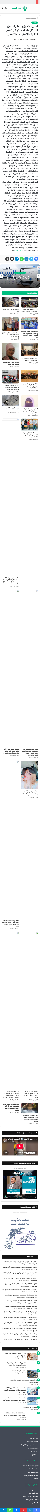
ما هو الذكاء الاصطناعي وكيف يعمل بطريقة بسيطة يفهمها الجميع (19, 1329)
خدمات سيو (35, 1490)
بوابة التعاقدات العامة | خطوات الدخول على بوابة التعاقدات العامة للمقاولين (15, 1415)
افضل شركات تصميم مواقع (30, 1496)
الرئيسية (34, 18)
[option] (20, 276)
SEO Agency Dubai (32, 1438)
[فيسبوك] (36, 259)
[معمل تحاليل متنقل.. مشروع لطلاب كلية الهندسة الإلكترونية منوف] (10, 324)
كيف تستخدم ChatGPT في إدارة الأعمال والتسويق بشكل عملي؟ (20, 1318)
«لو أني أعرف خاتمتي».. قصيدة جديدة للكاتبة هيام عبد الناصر (30, 411)
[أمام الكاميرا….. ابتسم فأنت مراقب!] (10, 400)
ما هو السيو (35, 1503)
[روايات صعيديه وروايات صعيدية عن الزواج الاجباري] (32, 1356)
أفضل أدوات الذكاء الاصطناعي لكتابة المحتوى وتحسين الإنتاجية (21, 1285)
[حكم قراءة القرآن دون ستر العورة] (10, 302)
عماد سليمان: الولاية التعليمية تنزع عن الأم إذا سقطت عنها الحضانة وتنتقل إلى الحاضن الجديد (11, 1094)
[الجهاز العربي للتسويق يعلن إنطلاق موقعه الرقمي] (29, 349)
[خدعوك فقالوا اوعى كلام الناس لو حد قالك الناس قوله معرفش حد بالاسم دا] (10, 668)
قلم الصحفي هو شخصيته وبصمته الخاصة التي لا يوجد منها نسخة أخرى (29, 793)
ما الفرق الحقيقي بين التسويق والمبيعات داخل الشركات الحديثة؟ (20, 1263)
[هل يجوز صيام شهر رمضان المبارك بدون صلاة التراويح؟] (29, 302)
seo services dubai (33, 1448)
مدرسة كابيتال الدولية (19, 1371)
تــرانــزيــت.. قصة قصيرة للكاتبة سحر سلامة (11, 363)
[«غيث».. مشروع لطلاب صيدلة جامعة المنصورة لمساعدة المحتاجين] (10, 376)
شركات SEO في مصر (32, 1500)
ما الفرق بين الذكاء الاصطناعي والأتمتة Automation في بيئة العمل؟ (19, 1290)
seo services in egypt (32, 1442)
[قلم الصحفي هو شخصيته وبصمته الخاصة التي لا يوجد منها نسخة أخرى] (29, 775)
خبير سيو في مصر (33, 1472)
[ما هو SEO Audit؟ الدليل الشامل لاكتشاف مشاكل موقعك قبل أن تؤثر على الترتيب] (32, 1391)
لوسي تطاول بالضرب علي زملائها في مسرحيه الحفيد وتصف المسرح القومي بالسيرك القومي (30, 752)
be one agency (19, 250)
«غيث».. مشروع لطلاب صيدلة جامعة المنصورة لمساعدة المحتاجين (12, 387)
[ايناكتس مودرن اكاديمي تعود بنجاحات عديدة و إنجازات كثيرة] (29, 376)
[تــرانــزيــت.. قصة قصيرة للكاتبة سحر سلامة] (10, 351)
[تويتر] (31, 259)
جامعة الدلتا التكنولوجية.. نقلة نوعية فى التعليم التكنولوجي (30, 435)
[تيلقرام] (17, 259)
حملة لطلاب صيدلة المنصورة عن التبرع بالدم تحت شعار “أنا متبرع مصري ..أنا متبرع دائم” (29, 334)
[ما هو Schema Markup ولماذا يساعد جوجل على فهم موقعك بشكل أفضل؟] (32, 1401)
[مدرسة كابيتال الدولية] (32, 1374)
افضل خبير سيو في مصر (31, 1475)
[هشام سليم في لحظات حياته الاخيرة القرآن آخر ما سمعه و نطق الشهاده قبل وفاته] (10, 497)
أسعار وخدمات (20, 272)
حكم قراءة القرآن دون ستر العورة (11, 310)
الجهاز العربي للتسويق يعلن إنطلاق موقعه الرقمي (29, 359)
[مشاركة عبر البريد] (12, 259)
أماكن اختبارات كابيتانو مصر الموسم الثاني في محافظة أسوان (24, 1381)
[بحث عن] (3, 9)
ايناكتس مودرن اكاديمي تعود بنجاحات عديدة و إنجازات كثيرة (30, 386)
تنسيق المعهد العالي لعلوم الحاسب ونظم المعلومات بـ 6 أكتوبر (14, 1364)
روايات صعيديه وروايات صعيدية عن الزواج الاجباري (15, 1354)
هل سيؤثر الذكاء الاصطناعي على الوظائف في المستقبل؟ (20, 1312)
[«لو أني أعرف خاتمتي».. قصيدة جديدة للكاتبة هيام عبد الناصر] (29, 401)
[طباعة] (7, 259)
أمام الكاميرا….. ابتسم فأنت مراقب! (10, 409)
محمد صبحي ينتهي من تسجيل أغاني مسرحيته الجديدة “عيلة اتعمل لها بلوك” (30, 1094)
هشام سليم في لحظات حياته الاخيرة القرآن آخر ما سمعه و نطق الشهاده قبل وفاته (11, 581)
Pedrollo (36, 1479)
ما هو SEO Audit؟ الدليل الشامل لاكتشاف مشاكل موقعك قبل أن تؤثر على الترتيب (14, 1390)
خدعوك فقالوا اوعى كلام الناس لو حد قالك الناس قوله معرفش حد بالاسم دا (11, 751)
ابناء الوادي (35, 1455)
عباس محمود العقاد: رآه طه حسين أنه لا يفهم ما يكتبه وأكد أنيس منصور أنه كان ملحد (10, 923)
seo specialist (34, 1451)
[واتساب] (22, 259)
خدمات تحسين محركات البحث (29, 1445)
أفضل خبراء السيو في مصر (20, 1168)
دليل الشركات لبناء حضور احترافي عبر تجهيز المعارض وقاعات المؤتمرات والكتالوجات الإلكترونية (20, 278)
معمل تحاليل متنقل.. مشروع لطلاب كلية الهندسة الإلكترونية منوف (10, 335)
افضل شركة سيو (33, 1493)
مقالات (28, 18)
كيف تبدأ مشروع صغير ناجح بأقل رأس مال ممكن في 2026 (20, 1273)
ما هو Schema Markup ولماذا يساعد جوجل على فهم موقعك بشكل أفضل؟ (14, 1399)
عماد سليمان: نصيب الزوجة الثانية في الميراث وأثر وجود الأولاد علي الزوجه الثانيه (10, 1107)
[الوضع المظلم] (6, 9)
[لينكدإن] (26, 259)
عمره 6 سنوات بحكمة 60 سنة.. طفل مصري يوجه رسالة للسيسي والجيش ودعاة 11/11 (30, 1118)
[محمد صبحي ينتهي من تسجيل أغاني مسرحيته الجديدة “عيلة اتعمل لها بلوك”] (29, 1010)
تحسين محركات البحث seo (30, 1466)
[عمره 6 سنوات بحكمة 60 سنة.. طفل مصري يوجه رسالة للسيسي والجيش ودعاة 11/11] (29, 1108)
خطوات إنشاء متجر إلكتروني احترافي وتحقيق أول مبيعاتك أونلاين (20, 1268)
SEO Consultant (33, 1469)
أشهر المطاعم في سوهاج (30, 1407)
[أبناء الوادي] (20, 8)
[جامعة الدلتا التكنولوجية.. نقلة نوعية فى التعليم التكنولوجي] (29, 425)
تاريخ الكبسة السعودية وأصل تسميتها (26, 1340)
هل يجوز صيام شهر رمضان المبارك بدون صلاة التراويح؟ (29, 310)
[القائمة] (37, 9)
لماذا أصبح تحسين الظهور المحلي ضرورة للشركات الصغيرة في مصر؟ (20, 1335)
